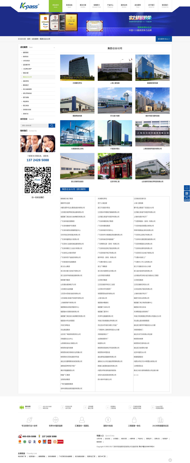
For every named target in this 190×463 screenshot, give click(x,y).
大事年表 (132, 439)
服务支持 (124, 6)
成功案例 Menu (163, 39)
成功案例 (138, 6)
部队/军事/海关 (27, 93)
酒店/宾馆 (26, 81)
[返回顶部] (187, 198)
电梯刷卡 (96, 6)
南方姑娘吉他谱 (79, 456)
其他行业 (25, 114)
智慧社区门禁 (91, 456)
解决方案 (83, 6)
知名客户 (165, 439)
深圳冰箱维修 (52, 456)
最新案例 (25, 52)
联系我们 (165, 6)
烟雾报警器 (41, 456)
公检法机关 (26, 61)
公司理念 (115, 439)
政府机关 (25, 56)
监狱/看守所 (26, 65)
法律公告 (157, 439)
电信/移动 (26, 101)
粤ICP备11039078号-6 (146, 446)
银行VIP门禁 (102, 456)
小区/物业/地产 (27, 69)
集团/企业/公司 (45, 39)
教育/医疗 (26, 85)
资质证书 (148, 439)
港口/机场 (26, 105)
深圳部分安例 (27, 109)
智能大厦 (25, 73)
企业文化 (107, 439)
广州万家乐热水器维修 (65, 456)
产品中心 (110, 6)
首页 (28, 39)
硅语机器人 (32, 456)
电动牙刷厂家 (22, 456)
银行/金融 (26, 97)
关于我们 (151, 6)
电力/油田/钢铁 (27, 89)
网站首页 (56, 6)
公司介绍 (99, 439)
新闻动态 (69, 6)
